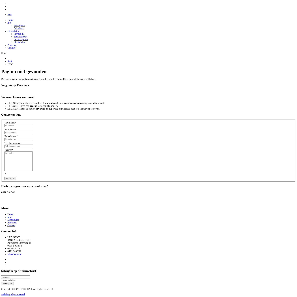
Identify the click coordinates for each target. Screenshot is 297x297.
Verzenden (10, 178)
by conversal (13, 294)
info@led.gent (14, 254)
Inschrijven (7, 283)
